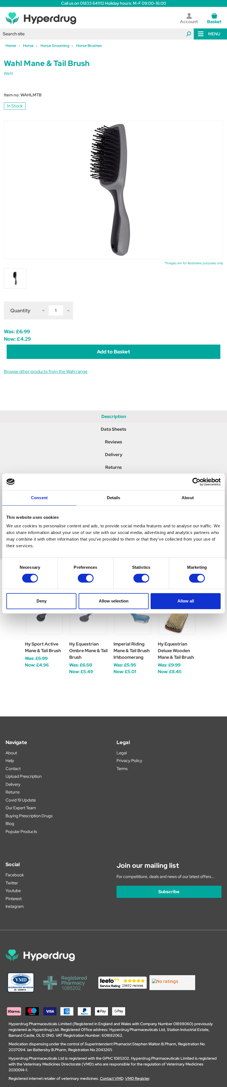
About (11, 753)
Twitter (12, 883)
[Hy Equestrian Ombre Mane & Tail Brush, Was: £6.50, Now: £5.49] (88, 615)
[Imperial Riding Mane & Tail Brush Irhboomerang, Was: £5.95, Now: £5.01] (132, 615)
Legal (122, 753)
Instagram (15, 906)
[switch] (86, 578)
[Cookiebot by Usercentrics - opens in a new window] (196, 482)
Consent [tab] (39, 497)
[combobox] (97, 33)
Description (113, 416)
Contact (13, 768)
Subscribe (168, 892)
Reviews (113, 442)
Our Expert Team (21, 808)
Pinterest (14, 898)
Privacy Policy (129, 760)
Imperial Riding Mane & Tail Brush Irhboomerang (131, 650)
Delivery (113, 454)
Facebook (15, 875)
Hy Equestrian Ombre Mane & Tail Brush (88, 650)
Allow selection (113, 601)
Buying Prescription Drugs (29, 816)
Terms (122, 768)
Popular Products (21, 831)
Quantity (20, 310)
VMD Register (137, 1078)
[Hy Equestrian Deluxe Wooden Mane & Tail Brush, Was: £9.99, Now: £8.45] (177, 615)
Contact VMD (111, 1078)
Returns (113, 467)
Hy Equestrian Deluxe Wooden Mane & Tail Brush (176, 650)
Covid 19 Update (21, 800)
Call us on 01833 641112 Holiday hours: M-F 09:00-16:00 (113, 3)
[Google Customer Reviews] (172, 982)
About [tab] (188, 497)
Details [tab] (113, 497)
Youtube (13, 890)
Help (10, 760)
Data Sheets (113, 429)
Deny (42, 601)
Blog (10, 823)
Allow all (185, 601)
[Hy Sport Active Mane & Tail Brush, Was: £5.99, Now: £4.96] (44, 615)
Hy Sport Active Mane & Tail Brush (43, 647)
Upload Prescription (24, 776)
